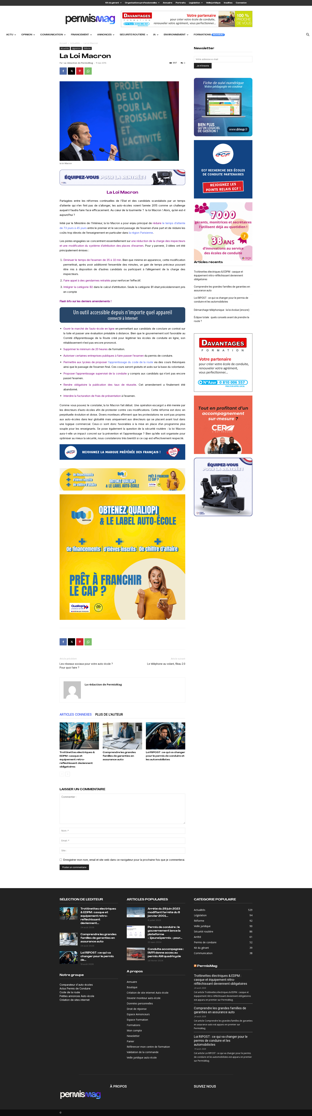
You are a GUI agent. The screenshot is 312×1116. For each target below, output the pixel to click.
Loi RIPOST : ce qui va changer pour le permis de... (97, 956)
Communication (51, 35)
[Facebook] (63, 71)
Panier (130, 1041)
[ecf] (122, 452)
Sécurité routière (132, 35)
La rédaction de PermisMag (78, 62)
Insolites (228, 3)
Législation (194, 3)
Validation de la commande (143, 1052)
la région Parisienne (141, 232)
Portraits (181, 3)
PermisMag (207, 966)
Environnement (175, 35)
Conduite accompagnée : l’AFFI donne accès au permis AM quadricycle (166, 953)
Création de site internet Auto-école (147, 992)
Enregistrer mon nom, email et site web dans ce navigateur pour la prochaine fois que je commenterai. (124, 859)
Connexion (241, 3)
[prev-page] (62, 774)
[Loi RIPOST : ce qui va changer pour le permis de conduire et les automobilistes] (165, 735)
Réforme (87, 48)
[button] (307, 35)
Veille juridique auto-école (142, 1057)
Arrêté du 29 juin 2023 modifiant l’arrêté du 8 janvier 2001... (164, 912)
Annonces (104, 35)
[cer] (223, 425)
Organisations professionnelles (141, 3)
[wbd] (122, 479)
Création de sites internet (75, 999)
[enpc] (122, 177)
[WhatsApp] (88, 71)
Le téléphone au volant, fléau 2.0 (166, 663)
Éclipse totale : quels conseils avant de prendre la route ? (221, 319)
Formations (208, 35)
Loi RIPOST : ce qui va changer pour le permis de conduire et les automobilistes (165, 756)
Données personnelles (140, 1003)
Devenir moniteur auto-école (144, 998)
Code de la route (70, 992)
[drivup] (122, 315)
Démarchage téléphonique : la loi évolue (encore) (221, 309)
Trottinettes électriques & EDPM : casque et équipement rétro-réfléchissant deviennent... (98, 916)
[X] (71, 71)
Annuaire (167, 3)
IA (154, 35)
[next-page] (67, 774)
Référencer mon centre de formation (148, 1046)
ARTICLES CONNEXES (76, 714)
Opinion (26, 35)
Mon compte (134, 1030)
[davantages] (223, 362)
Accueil (63, 43)
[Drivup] (223, 107)
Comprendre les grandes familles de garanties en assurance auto (119, 756)
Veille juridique (213, 3)
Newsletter (133, 1036)
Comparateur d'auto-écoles (76, 984)
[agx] (223, 231)
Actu (9, 35)
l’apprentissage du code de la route (130, 362)
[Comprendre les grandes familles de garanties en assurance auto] (122, 735)
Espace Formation (137, 1019)
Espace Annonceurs (138, 1014)
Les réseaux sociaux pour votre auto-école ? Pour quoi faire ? (86, 665)
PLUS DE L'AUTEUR (109, 714)
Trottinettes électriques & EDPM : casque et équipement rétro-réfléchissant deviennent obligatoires (77, 759)
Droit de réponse (137, 1009)
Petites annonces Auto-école (77, 996)
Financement (80, 35)
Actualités (75, 43)
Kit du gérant (112, 3)
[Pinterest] (79, 71)
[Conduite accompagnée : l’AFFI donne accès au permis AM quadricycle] (136, 954)
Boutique (132, 987)
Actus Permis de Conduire (75, 988)
